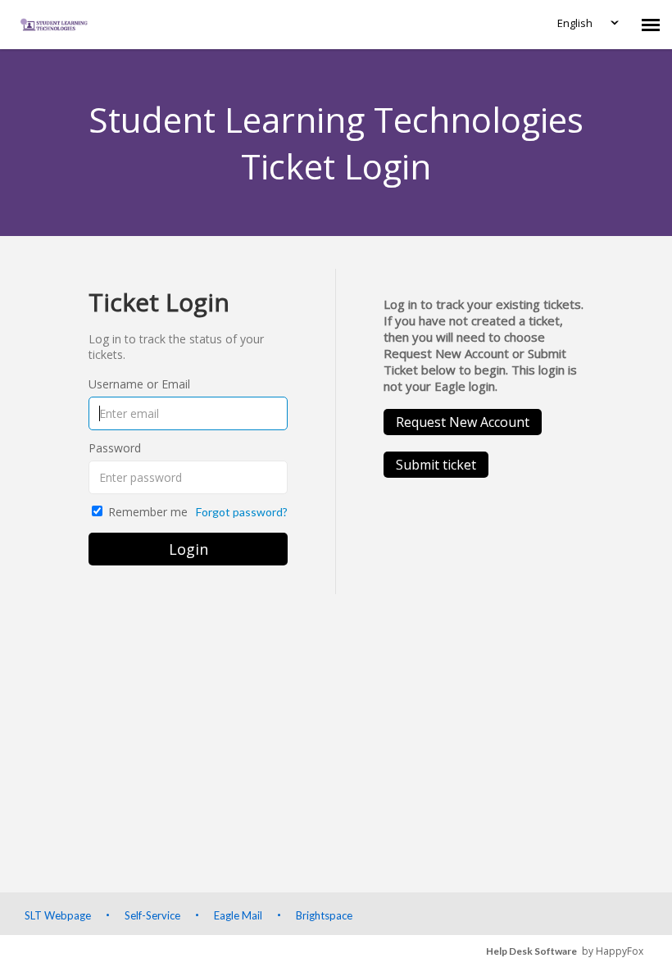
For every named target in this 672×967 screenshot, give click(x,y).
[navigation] (651, 25)
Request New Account (462, 422)
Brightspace (324, 915)
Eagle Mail (238, 915)
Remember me (148, 512)
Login (188, 549)
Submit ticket (436, 465)
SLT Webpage (58, 915)
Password (115, 448)
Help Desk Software (531, 951)
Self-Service (152, 915)
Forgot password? (242, 512)
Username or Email (139, 384)
